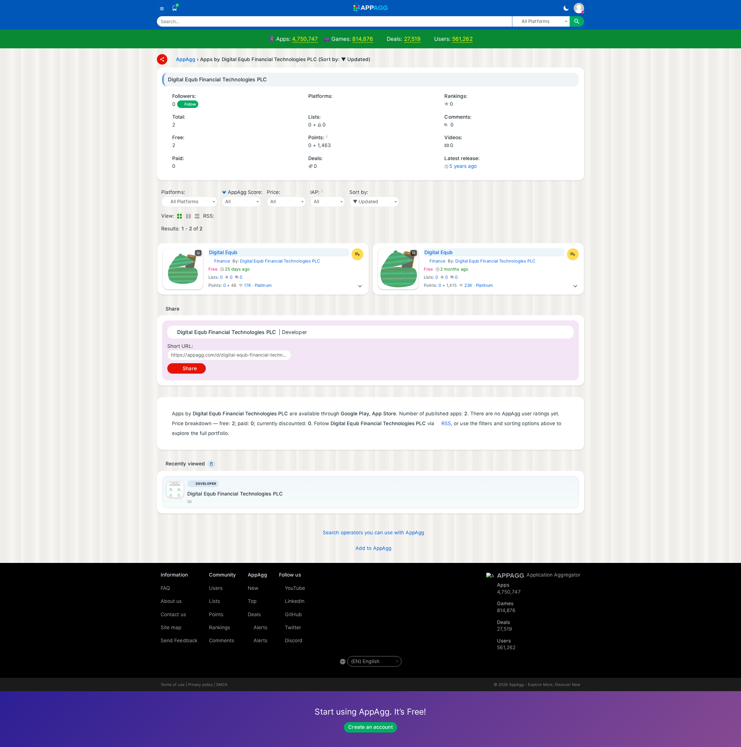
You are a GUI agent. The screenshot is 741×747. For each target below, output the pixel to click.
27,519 (412, 39)
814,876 (362, 39)
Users (216, 588)
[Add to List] (357, 254)
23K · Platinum (478, 285)
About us (171, 601)
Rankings (219, 627)
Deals (254, 614)
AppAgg (185, 59)
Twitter (293, 627)
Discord (294, 640)
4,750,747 (305, 39)
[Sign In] (579, 8)
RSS (446, 423)
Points (216, 614)
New (253, 588)
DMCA (222, 684)
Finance (219, 261)
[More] (360, 285)
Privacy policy (200, 684)
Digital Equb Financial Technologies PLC (280, 261)
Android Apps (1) (310, 105)
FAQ (165, 588)
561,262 (462, 39)
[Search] (577, 21)
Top (252, 601)
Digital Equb (223, 252)
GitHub (293, 614)
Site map (171, 627)
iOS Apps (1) (318, 105)
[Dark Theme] (566, 8)
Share (189, 368)
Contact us (173, 614)
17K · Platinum (257, 285)
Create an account (370, 727)
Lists (214, 601)
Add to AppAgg (373, 548)
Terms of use (173, 684)
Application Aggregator (553, 575)
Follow (190, 104)
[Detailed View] (188, 216)
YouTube (295, 588)
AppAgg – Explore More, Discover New (544, 684)
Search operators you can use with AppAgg (373, 532)
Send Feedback (179, 640)
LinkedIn (295, 601)
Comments (221, 640)
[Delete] (211, 464)
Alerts (260, 627)
